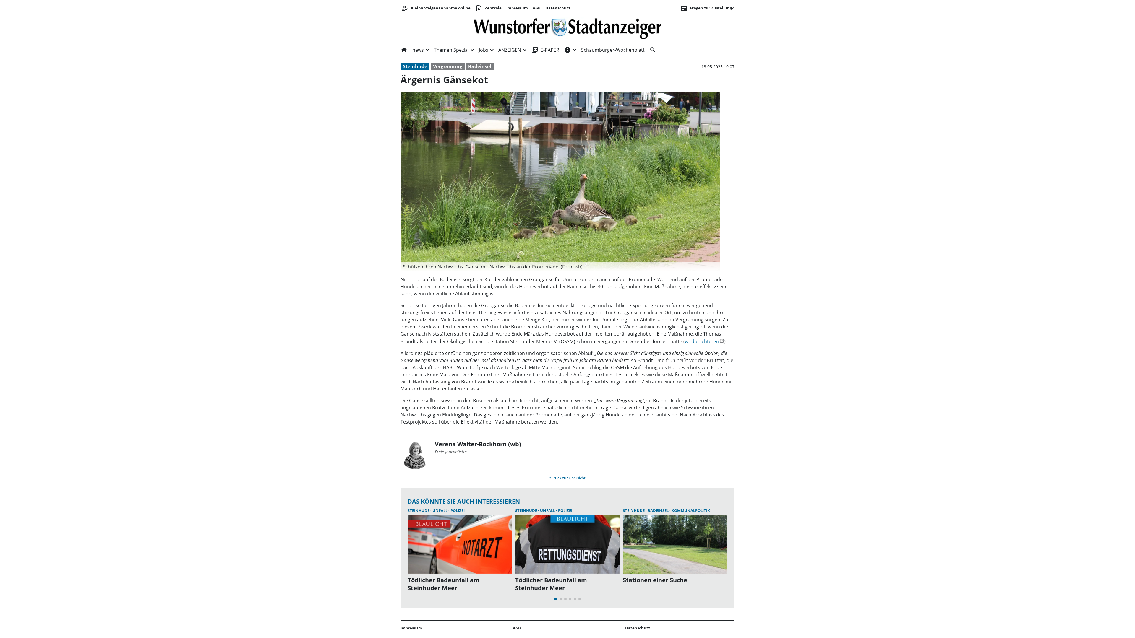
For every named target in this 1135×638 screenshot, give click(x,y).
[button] (560, 266)
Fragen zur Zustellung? (707, 8)
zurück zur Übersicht (567, 478)
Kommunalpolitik (691, 510)
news (418, 50)
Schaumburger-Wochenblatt (613, 50)
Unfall (440, 510)
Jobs (483, 50)
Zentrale (488, 8)
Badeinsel (479, 66)
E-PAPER (545, 49)
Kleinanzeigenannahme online (436, 8)
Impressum (517, 8)
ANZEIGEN (509, 50)
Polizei (457, 510)
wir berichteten (702, 341)
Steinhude (415, 66)
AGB (537, 8)
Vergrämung (447, 66)
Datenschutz (557, 8)
